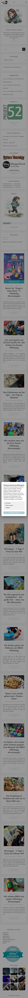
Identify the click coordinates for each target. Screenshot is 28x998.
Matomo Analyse (9, 505)
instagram (7, 507)
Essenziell (7, 503)
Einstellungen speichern (14, 512)
